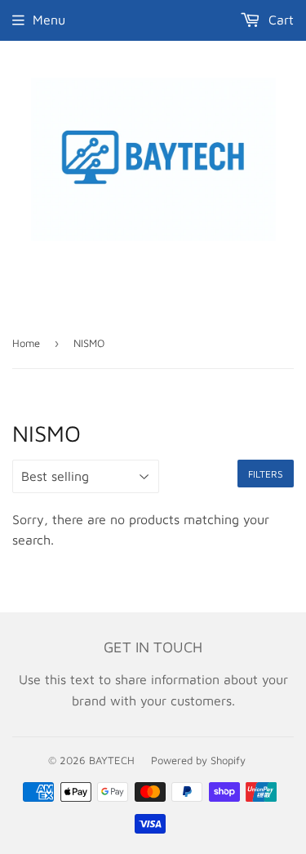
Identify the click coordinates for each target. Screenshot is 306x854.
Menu (49, 19)
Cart (279, 19)
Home (26, 342)
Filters (265, 474)
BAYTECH (112, 760)
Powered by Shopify (198, 760)
